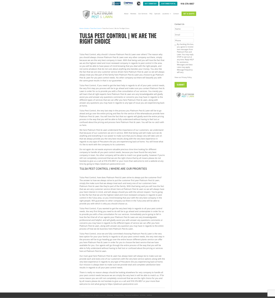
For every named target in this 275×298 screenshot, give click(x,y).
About (126, 13)
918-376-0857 (187, 4)
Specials (157, 13)
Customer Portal (168, 4)
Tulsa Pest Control (95, 28)
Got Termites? (151, 4)
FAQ (150, 13)
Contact (176, 13)
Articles (86, 28)
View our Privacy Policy (183, 77)
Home (81, 28)
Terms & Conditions (132, 295)
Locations (165, 13)
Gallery (149, 295)
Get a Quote (188, 14)
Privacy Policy (119, 295)
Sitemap (110, 295)
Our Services (142, 13)
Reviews (133, 13)
